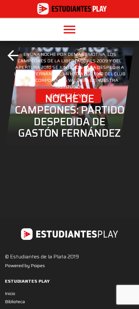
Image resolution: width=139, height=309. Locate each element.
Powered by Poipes (25, 265)
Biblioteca (15, 301)
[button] (69, 30)
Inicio (10, 293)
